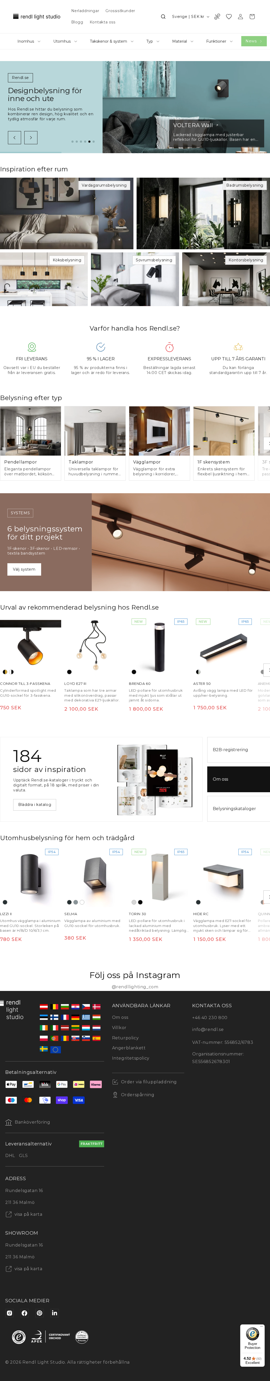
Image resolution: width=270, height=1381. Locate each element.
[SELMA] (95, 876)
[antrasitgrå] (5, 902)
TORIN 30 (137, 914)
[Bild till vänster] (14, 137)
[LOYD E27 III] (95, 646)
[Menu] (261, 1327)
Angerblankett (129, 1047)
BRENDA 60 (140, 683)
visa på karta (27, 1214)
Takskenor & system (108, 41)
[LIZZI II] (30, 876)
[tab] (72, 142)
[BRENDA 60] (159, 646)
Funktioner (216, 41)
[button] (163, 16)
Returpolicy (125, 1037)
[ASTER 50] (223, 646)
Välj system (24, 569)
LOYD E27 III (75, 683)
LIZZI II (6, 914)
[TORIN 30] (159, 876)
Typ (149, 41)
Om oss (120, 1017)
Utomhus (62, 41)
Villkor (119, 1027)
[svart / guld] (5, 672)
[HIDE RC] (223, 876)
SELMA (70, 914)
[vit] (82, 902)
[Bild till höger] (30, 137)
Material (179, 41)
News (251, 41)
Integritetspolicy (131, 1058)
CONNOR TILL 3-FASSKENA (25, 683)
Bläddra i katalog (34, 804)
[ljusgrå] (134, 902)
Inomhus (25, 41)
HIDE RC (201, 914)
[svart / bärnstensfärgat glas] (263, 902)
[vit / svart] (11, 672)
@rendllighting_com (135, 986)
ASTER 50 (202, 683)
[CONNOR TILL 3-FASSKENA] (30, 646)
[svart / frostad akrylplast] (198, 672)
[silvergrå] (75, 902)
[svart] (69, 672)
